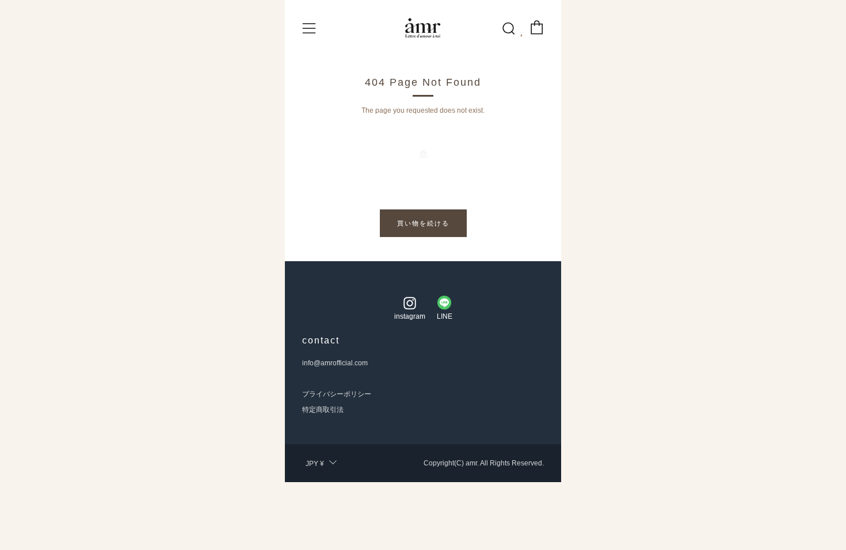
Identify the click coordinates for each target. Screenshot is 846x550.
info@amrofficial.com (335, 363)
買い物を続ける (423, 223)
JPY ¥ (315, 464)
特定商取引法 (323, 410)
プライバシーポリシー (336, 394)
